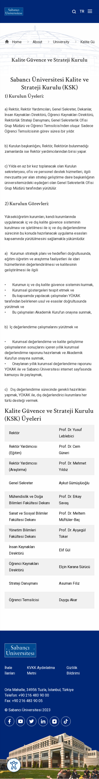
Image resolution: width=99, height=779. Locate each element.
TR (82, 11)
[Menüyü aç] (89, 12)
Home (17, 42)
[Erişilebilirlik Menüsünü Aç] (14, 765)
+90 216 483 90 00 (33, 695)
